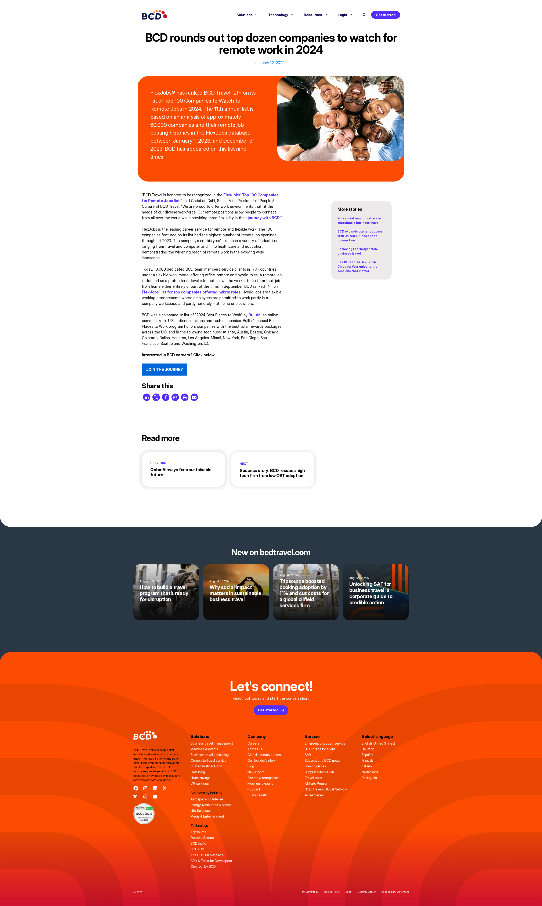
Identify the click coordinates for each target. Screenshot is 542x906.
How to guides (315, 766)
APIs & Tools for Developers (211, 861)
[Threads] (145, 796)
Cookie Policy (332, 891)
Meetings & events (204, 749)
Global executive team (264, 755)
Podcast (253, 789)
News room (255, 772)
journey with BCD (264, 218)
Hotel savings (200, 778)
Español (367, 755)
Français (367, 760)
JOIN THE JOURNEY (164, 369)
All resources (314, 795)
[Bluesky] (135, 796)
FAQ (308, 755)
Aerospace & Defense (207, 799)
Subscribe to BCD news (322, 760)
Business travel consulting (210, 755)
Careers (253, 743)
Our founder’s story (261, 760)
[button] (364, 14)
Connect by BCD (203, 866)
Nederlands (370, 772)
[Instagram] (145, 788)
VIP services (200, 783)
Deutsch (368, 749)
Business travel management (212, 743)
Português (369, 778)
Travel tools (313, 778)
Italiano (367, 766)
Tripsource (198, 832)
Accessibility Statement (395, 891)
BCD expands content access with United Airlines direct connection (360, 236)
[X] (164, 788)
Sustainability (257, 795)
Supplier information (319, 772)
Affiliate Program (317, 783)
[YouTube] (155, 796)
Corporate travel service (209, 760)
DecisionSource (202, 838)
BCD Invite (198, 843)
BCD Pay (197, 849)
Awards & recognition (263, 778)
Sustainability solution (206, 766)
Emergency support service (325, 743)
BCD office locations (320, 749)
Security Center (367, 891)
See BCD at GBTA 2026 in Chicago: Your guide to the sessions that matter (357, 266)
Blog (250, 766)
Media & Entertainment (207, 816)
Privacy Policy (310, 891)
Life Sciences (201, 810)
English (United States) (378, 743)
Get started (385, 15)
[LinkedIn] (155, 788)
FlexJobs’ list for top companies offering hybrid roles (191, 292)
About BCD (255, 749)
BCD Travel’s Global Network (326, 789)
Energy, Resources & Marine (211, 805)
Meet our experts (260, 783)
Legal (349, 891)
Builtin (255, 315)
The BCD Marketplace (207, 855)
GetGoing (198, 772)
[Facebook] (135, 788)
